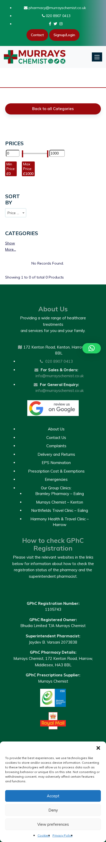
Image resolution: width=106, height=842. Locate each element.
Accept (53, 795)
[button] (98, 748)
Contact (37, 35)
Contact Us (56, 437)
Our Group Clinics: (56, 487)
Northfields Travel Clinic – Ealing (59, 510)
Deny (53, 810)
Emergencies (56, 479)
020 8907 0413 (57, 15)
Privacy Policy (62, 835)
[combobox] (15, 212)
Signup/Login (64, 35)
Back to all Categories (53, 108)
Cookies (44, 835)
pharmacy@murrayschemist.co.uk (57, 7)
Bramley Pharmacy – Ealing (59, 493)
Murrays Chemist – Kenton (59, 502)
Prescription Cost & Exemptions (56, 471)
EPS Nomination (56, 462)
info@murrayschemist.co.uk (60, 375)
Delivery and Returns (56, 454)
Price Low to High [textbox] (16, 213)
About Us (56, 429)
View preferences (53, 824)
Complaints (56, 445)
